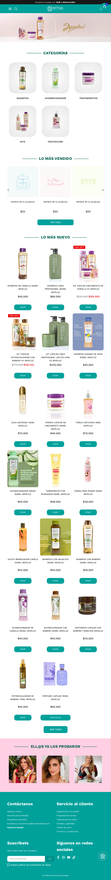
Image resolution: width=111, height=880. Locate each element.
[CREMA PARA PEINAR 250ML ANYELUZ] (88, 468)
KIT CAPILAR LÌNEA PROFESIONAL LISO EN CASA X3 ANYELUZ (55, 357)
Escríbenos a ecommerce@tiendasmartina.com (28, 824)
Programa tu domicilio (17, 819)
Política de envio (64, 827)
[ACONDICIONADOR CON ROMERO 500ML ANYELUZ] (55, 605)
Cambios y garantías (66, 824)
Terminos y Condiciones (67, 831)
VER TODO (56, 729)
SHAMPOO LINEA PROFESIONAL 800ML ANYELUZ (55, 289)
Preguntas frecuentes (66, 815)
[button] (10, 9)
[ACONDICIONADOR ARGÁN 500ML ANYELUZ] (22, 468)
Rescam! (65, 875)
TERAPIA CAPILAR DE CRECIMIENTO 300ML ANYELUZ (55, 425)
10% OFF (79, 247)
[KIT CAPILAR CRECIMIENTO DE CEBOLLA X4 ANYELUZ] (88, 263)
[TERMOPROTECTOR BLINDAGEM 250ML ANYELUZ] (55, 468)
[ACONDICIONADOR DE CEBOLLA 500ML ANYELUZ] (22, 605)
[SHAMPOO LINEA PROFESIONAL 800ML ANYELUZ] (55, 263)
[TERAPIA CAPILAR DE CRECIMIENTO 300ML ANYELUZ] (55, 400)
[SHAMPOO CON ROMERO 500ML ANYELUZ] (88, 536)
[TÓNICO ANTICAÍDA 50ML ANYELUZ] (88, 400)
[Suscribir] (49, 859)
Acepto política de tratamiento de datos (31, 865)
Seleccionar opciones (55, 718)
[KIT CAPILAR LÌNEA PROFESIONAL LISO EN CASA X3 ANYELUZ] (55, 331)
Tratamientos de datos (67, 819)
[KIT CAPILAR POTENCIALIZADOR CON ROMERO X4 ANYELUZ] (22, 331)
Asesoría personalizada (17, 815)
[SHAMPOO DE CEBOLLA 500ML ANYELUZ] (22, 263)
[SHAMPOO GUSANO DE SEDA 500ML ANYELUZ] (88, 331)
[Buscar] (16, 9)
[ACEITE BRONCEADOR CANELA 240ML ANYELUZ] (22, 536)
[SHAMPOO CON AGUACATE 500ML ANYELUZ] (55, 536)
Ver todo (55, 222)
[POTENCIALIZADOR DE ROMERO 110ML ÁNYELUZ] (22, 673)
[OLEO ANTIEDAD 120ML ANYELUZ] (22, 400)
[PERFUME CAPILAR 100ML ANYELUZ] (55, 673)
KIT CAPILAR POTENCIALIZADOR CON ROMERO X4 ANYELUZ (23, 357)
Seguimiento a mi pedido (68, 811)
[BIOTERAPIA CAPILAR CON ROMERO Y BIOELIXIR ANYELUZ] (88, 605)
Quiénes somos (14, 811)
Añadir (23, 307)
